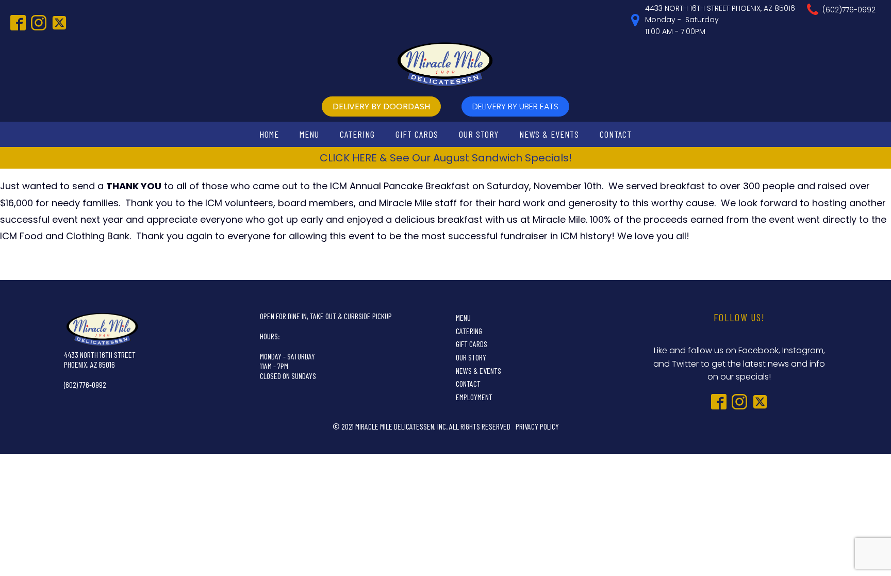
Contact (616, 134)
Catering (357, 134)
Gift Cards (416, 134)
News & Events (549, 134)
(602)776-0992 (849, 10)
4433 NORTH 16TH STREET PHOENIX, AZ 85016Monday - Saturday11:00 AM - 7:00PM (720, 20)
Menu (309, 134)
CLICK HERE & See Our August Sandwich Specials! (446, 158)
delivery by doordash (381, 106)
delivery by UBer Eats (515, 106)
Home (269, 134)
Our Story (479, 134)
